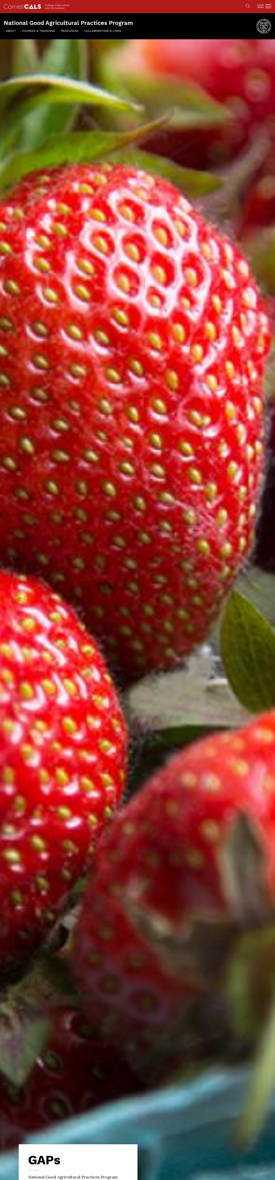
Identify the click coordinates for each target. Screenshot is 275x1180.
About (11, 31)
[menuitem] (10, 30)
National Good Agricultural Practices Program (68, 22)
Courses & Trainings (38, 31)
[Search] (248, 6)
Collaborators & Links (103, 31)
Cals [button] (260, 6)
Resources (70, 31)
